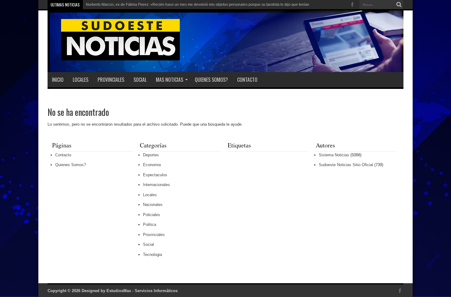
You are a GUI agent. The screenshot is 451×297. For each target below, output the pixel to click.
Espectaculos (155, 175)
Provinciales (111, 79)
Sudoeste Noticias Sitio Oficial (346, 164)
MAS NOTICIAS (169, 79)
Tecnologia (152, 254)
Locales (80, 79)
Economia (152, 164)
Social (140, 79)
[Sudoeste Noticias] (114, 56)
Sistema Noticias (334, 155)
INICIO (58, 79)
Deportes (151, 155)
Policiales (151, 214)
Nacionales (153, 204)
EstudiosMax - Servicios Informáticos (142, 290)
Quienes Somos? (211, 79)
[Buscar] (398, 4)
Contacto (247, 79)
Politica (149, 224)
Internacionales (156, 184)
